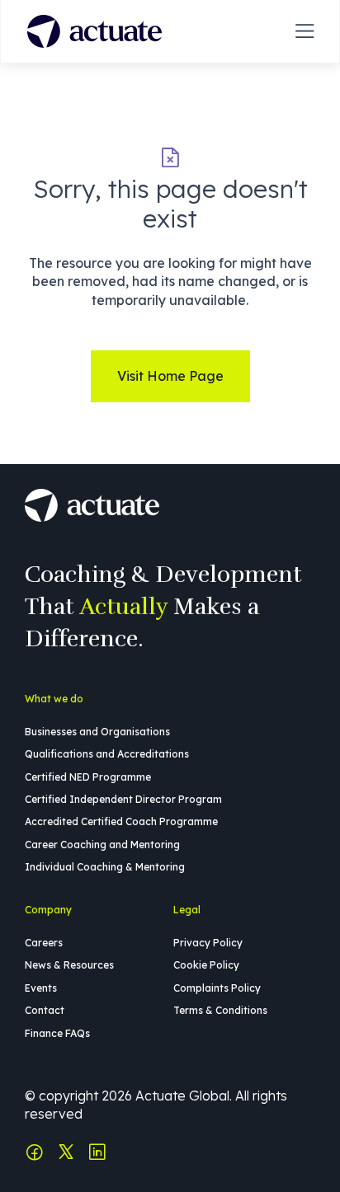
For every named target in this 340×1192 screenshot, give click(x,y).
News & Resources (69, 965)
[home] (94, 31)
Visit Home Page (170, 376)
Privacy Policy (208, 942)
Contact (44, 1010)
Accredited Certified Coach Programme (121, 821)
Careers (44, 942)
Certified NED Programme (88, 777)
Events (41, 988)
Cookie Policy (206, 965)
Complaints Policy (217, 988)
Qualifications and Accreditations (107, 754)
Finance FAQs (57, 1033)
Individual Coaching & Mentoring (105, 867)
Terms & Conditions (220, 1010)
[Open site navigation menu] (304, 31)
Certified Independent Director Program (123, 799)
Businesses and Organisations (97, 731)
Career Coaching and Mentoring (102, 844)
